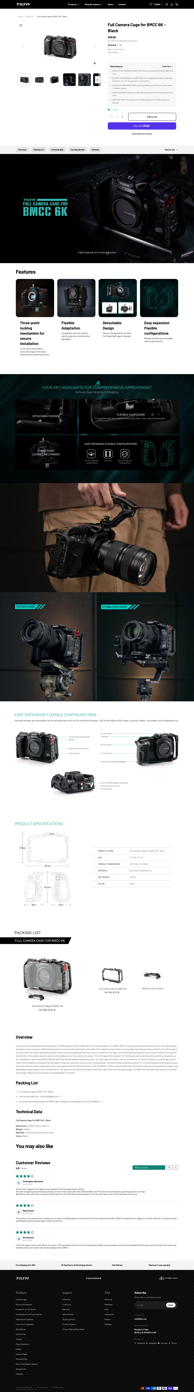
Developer (109, 1304)
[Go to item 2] (39, 79)
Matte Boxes (21, 1329)
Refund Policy (68, 1314)
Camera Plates (21, 1354)
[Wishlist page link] (151, 4)
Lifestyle (19, 1374)
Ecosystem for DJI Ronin (26, 1309)
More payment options (142, 133)
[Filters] (169, 1167)
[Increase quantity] (122, 117)
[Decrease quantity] (112, 117)
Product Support (69, 1324)
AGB (106, 1309)
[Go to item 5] (84, 79)
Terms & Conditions (24, 1387)
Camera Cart (21, 1334)
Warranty (66, 1309)
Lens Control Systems (25, 1324)
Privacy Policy (42, 1387)
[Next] (97, 79)
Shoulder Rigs (21, 1359)
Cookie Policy (57, 1387)
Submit (172, 1305)
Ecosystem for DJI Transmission (29, 1314)
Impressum (109, 1314)
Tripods (19, 1339)
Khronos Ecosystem (24, 1304)
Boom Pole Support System (27, 1364)
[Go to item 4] (69, 79)
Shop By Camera (92, 4)
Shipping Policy (68, 1319)
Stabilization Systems (24, 1319)
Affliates (108, 1324)
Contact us (66, 1304)
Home (20, 16)
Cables (18, 1349)
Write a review (141, 1167)
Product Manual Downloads (73, 1329)
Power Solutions (22, 1344)
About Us (108, 1299)
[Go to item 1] (24, 79)
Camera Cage (21, 1299)
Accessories (21, 1369)
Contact (122, 4)
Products (72, 4)
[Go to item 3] (54, 79)
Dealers (108, 1319)
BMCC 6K (29, 16)
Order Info (66, 1299)
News (110, 4)
